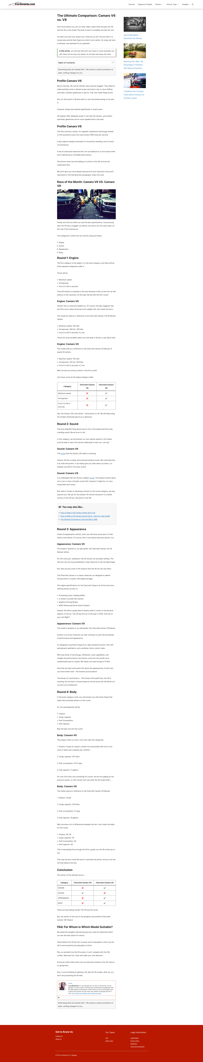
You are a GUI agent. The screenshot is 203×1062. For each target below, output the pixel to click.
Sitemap (74, 1055)
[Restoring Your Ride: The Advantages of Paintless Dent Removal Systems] (135, 56)
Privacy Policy (134, 1041)
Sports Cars (109, 1041)
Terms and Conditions (137, 1046)
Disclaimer (133, 1044)
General (132, 4)
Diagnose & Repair (145, 4)
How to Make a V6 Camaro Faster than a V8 (77, 513)
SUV (106, 1038)
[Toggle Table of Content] (112, 62)
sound (63, 453)
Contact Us (59, 1036)
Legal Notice (134, 1038)
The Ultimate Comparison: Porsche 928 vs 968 (78, 519)
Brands (158, 4)
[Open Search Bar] (192, 4)
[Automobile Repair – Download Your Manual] (135, 30)
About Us (59, 1039)
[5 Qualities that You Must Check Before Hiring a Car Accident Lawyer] (135, 86)
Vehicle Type (171, 4)
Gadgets (185, 4)
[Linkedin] (59, 997)
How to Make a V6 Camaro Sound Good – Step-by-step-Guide (85, 516)
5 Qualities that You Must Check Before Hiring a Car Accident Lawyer (134, 94)
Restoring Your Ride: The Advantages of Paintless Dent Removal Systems (133, 64)
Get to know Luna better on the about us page (86, 993)
